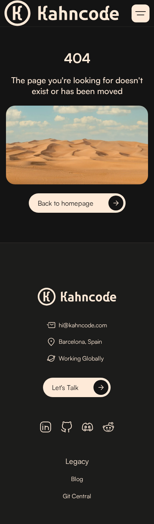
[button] (141, 13)
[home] (61, 13)
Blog (77, 479)
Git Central (77, 496)
